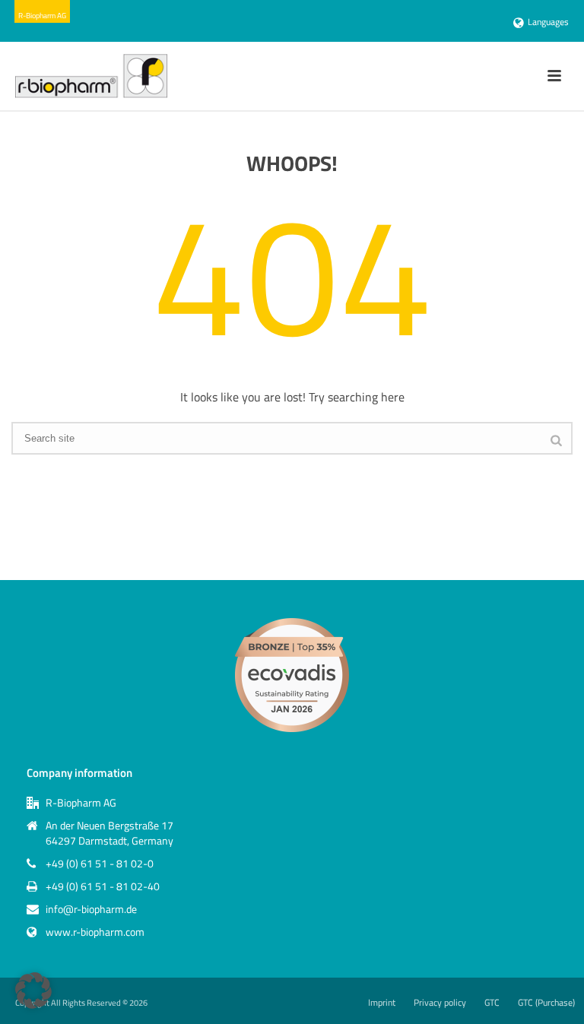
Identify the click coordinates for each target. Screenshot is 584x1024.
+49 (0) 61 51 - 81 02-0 (100, 863)
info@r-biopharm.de (91, 909)
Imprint (381, 1003)
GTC (492, 1003)
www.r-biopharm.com (95, 932)
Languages (548, 21)
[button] (33, 990)
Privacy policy (440, 1003)
